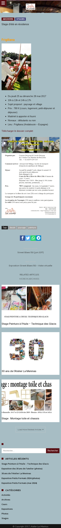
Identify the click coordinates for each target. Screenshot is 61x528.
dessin (12, 227)
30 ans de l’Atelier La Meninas (19, 371)
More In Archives (29, 279)
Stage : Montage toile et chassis (20, 418)
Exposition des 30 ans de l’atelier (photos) (22, 468)
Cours (4, 504)
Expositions (7, 509)
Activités (6, 495)
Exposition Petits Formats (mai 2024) (19, 483)
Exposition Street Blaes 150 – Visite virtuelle (30, 263)
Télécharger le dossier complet (17, 131)
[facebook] (22, 238)
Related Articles (29, 274)
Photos (5, 513)
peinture (32, 227)
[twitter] (27, 238)
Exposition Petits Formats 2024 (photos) (21, 478)
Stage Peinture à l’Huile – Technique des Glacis (29, 323)
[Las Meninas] (30, 3)
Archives (8, 19)
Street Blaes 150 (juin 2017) (30, 250)
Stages (20, 19)
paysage (22, 227)
